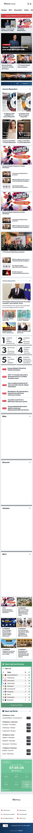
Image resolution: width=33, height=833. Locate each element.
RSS (6, 825)
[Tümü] (30, 89)
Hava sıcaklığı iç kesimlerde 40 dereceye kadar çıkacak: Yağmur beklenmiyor (18, 385)
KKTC (10, 10)
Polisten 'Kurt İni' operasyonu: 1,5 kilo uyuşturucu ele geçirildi (27, 351)
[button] (30, 76)
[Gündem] (30, 508)
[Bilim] (30, 416)
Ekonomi (6, 462)
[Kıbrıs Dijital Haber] (10, 4)
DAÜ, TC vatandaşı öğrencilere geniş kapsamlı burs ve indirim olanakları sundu (18, 376)
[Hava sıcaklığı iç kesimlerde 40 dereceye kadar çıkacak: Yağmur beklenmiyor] (8, 622)
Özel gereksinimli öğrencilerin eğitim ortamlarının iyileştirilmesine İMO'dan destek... (19, 408)
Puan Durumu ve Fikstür (9, 814)
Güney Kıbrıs (18, 10)
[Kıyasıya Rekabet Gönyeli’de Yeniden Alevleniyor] (8, 601)
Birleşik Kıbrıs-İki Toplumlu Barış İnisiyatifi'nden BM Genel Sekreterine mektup (18, 393)
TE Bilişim (20, 830)
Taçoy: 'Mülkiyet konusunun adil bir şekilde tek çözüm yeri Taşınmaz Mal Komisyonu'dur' (11, 341)
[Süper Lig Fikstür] (30, 711)
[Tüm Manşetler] (30, 281)
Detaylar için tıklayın (17, 705)
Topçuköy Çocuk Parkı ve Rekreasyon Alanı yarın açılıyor (8, 653)
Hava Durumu (6, 810)
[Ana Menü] (30, 4)
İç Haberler (27, 347)
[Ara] (28, 4)
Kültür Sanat (11, 347)
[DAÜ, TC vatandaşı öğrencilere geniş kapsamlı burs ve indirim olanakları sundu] (24, 601)
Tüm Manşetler (23, 814)
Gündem (4, 10)
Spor (4, 608)
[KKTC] (30, 554)
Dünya (9, 357)
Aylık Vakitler (7, 789)
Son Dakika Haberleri (8, 818)
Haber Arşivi (22, 818)
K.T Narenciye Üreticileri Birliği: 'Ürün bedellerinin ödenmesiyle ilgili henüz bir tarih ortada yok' (27, 341)
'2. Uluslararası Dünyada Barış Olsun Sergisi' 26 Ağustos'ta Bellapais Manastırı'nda (12, 351)
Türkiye (26, 10)
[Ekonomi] (30, 462)
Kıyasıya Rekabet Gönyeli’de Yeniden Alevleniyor (7, 611)
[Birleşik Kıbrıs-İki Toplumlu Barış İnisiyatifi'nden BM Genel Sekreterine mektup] (24, 643)
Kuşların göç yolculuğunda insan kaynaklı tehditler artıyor (27, 361)
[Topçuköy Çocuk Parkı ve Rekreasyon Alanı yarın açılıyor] (8, 643)
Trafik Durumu (22, 810)
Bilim (4, 416)
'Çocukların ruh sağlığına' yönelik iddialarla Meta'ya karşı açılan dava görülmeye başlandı (10, 361)
